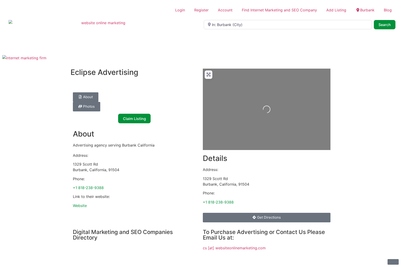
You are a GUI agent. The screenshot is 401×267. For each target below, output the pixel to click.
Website (80, 205)
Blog (388, 10)
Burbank (367, 10)
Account (225, 10)
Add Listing (336, 10)
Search (386, 24)
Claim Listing (134, 118)
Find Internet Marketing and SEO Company (279, 10)
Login (180, 10)
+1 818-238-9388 (88, 187)
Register (201, 10)
